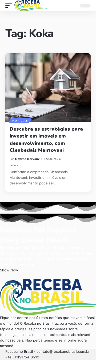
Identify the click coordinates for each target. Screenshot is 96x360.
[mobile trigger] (9, 5)
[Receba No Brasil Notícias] (31, 5)
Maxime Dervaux (27, 159)
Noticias (20, 121)
